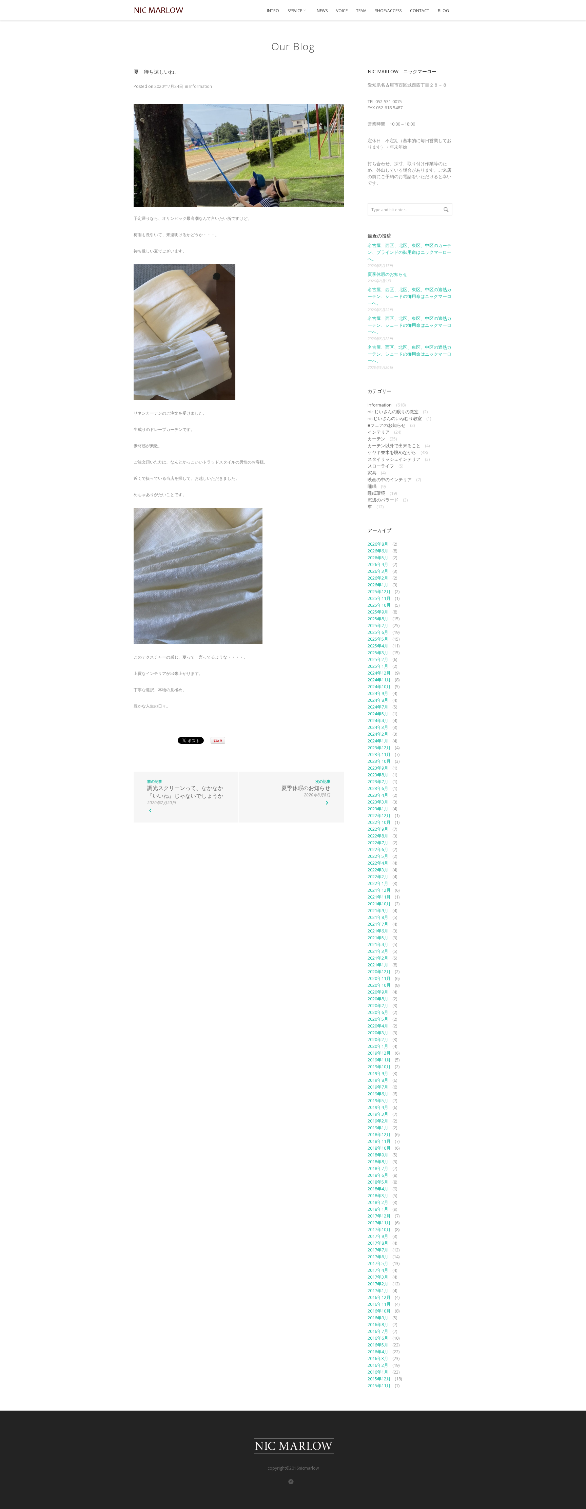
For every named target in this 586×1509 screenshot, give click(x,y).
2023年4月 (378, 795)
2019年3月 (378, 1114)
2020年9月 (378, 992)
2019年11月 (379, 1060)
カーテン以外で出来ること (394, 445)
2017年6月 (378, 1256)
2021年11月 (379, 897)
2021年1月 (378, 965)
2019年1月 (378, 1128)
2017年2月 (378, 1284)
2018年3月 (378, 1195)
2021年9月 (378, 910)
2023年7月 (378, 781)
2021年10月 (379, 904)
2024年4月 (378, 720)
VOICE (342, 11)
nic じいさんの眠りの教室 (393, 412)
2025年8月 (378, 619)
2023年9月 (378, 768)
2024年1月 (378, 741)
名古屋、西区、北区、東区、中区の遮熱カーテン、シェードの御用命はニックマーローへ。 (409, 296)
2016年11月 (379, 1304)
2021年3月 (378, 951)
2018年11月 (379, 1141)
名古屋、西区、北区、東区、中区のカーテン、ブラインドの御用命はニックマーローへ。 (409, 252)
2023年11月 (379, 754)
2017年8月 (378, 1243)
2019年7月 (378, 1087)
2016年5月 (378, 1345)
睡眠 (372, 486)
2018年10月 (379, 1148)
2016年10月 (379, 1311)
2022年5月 (378, 856)
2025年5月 (378, 639)
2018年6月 (378, 1175)
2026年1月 (378, 585)
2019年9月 (378, 1073)
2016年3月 (378, 1358)
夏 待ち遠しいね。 (156, 71)
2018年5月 (378, 1182)
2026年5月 (378, 557)
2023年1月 (378, 809)
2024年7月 (378, 707)
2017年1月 (378, 1290)
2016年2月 (378, 1365)
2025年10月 (379, 605)
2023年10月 (379, 761)
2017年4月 (378, 1270)
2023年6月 (378, 788)
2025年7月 (378, 625)
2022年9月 (378, 829)
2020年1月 (378, 1046)
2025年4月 (378, 646)
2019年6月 (378, 1094)
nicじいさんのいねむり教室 (395, 418)
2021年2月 (378, 958)
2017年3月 (378, 1277)
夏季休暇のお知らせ (387, 274)
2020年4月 (378, 1026)
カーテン (376, 439)
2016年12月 (379, 1297)
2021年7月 (378, 924)
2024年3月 (378, 727)
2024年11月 (379, 680)
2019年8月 (378, 1080)
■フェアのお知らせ (387, 425)
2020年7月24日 (168, 86)
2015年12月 (379, 1379)
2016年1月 (378, 1372)
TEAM (361, 11)
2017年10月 (379, 1229)
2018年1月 (378, 1209)
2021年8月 (378, 917)
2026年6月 (378, 551)
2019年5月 (378, 1100)
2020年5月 (378, 1019)
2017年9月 (378, 1236)
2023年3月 (378, 802)
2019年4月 (378, 1107)
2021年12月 (379, 890)
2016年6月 (378, 1338)
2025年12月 (379, 591)
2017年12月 (379, 1216)
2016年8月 (378, 1324)
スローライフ (381, 466)
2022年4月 (378, 863)
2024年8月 (378, 700)
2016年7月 (378, 1331)
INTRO (273, 11)
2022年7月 (378, 843)
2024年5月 (378, 714)
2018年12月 (379, 1134)
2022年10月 (379, 822)
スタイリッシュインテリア (394, 459)
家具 (372, 473)
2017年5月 (378, 1263)
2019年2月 (378, 1121)
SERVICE (295, 11)
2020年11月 (379, 978)
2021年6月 (378, 931)
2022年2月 (378, 876)
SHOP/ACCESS (388, 11)
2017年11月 (379, 1223)
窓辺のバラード (383, 500)
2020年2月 (378, 1039)
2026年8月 (378, 544)
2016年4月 (378, 1351)
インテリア (379, 432)
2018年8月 (378, 1161)
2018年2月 (378, 1202)
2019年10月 (379, 1066)
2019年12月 (379, 1053)
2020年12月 (379, 971)
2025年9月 (378, 612)
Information (200, 86)
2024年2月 (378, 734)
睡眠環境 (376, 493)
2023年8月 (378, 775)
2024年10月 (379, 686)
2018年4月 (378, 1189)
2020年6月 (378, 1012)
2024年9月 (378, 693)
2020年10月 (379, 985)
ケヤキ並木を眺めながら (392, 452)
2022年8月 (378, 836)
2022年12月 (379, 815)
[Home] (159, 10)
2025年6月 (378, 632)
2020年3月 (378, 1033)
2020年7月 (378, 1005)
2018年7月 (378, 1168)
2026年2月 (378, 578)
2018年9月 (378, 1155)
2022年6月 (378, 849)
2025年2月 (378, 659)
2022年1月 (378, 883)
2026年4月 (378, 564)
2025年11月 (379, 598)
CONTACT (419, 11)
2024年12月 (379, 673)
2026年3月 (378, 571)
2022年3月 (378, 870)
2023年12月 (379, 747)
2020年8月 (378, 999)
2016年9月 (378, 1318)
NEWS (322, 11)
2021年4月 (378, 944)
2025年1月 (378, 666)
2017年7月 (378, 1250)
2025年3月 (378, 652)
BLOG (443, 11)
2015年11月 (379, 1385)
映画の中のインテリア (390, 479)
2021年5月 (378, 938)
